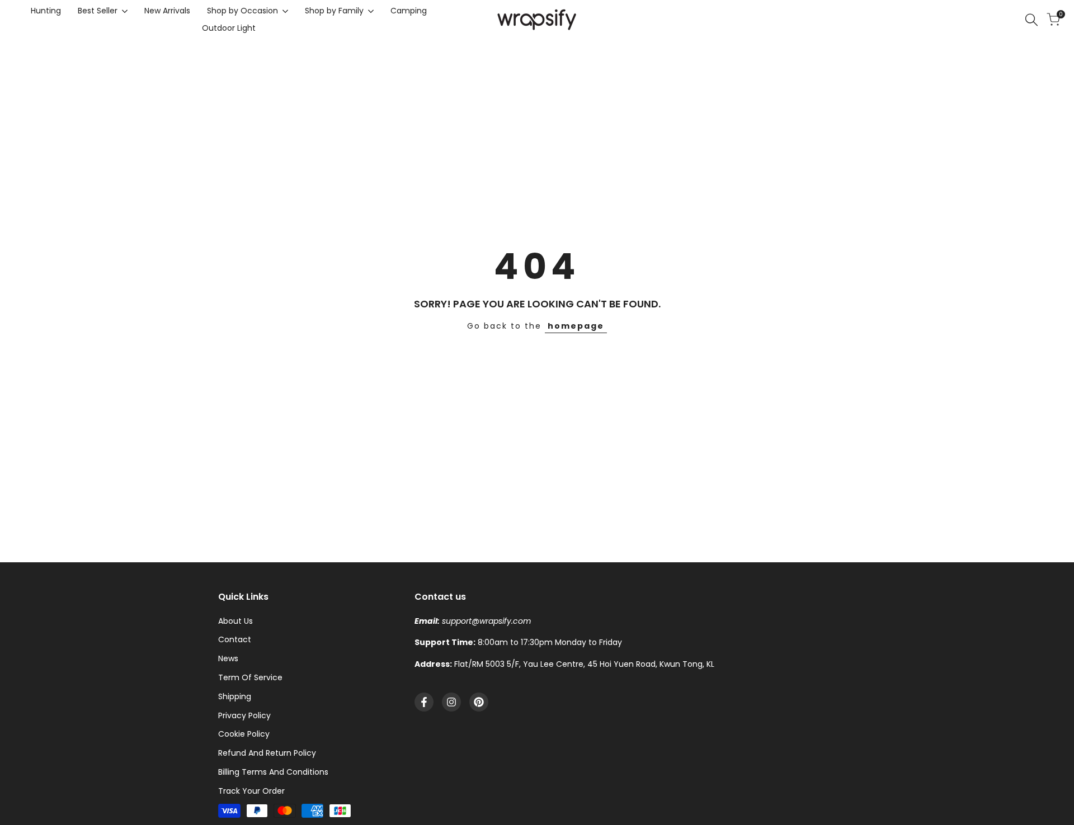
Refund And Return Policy (267, 752)
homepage (576, 325)
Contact (234, 639)
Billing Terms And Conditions (273, 771)
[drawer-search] (1031, 19)
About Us (235, 621)
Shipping (234, 696)
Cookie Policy (244, 733)
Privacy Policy (244, 715)
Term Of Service (250, 677)
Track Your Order (251, 790)
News (228, 658)
